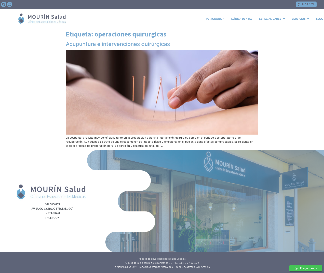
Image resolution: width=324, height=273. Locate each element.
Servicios (299, 19)
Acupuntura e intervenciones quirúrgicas (118, 44)
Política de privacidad (151, 258)
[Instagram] (9, 4)
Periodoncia (215, 19)
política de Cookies (174, 258)
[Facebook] (3, 4)
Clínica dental (241, 19)
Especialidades (270, 19)
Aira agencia (203, 266)
